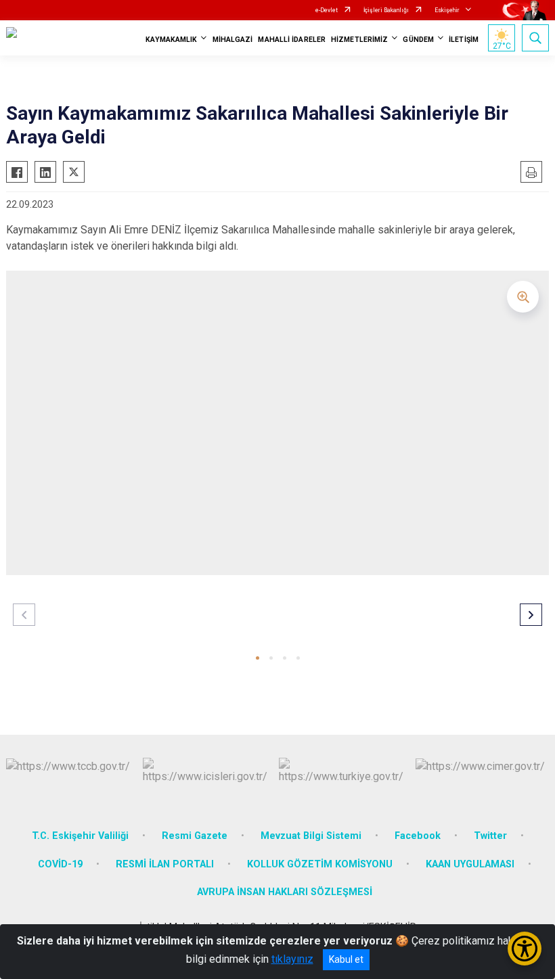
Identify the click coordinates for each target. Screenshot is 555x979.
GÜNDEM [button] (418, 39)
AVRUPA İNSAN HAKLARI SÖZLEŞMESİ (284, 892)
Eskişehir (447, 10)
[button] (257, 658)
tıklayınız (292, 959)
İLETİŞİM (464, 39)
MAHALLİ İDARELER (292, 39)
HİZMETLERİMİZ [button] (359, 39)
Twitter (490, 836)
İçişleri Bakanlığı (386, 10)
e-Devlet (326, 10)
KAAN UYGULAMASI (470, 864)
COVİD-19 (60, 864)
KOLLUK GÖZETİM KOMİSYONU (320, 864)
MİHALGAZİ (233, 39)
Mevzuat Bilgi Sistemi (311, 836)
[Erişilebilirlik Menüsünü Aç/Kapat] (524, 948)
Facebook (418, 836)
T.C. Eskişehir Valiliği (80, 836)
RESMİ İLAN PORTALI (165, 864)
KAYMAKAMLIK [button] (171, 39)
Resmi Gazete (194, 836)
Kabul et (346, 959)
